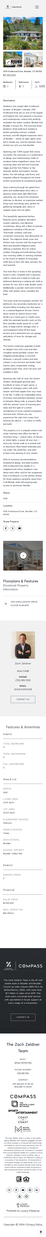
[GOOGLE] (29, 1190)
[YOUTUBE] (23, 1190)
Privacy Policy (34, 1224)
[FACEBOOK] (16, 1190)
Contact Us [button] (23, 1017)
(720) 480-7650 (23, 680)
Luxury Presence (30, 1210)
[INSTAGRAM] (9, 1190)
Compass (31, 1140)
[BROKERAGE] (26, 1196)
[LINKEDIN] (36, 1190)
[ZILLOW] (19, 1196)
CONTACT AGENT (23, 699)
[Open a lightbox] (8, 62)
